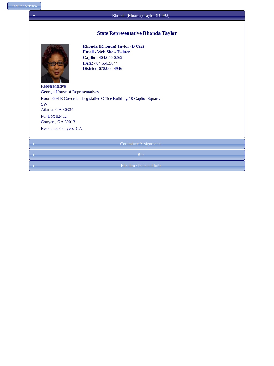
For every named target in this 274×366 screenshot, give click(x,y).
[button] (24, 6)
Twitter (123, 52)
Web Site (105, 52)
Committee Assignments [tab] (140, 143)
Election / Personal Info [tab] (141, 165)
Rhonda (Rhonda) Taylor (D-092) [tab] (140, 15)
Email (88, 52)
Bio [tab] (141, 154)
